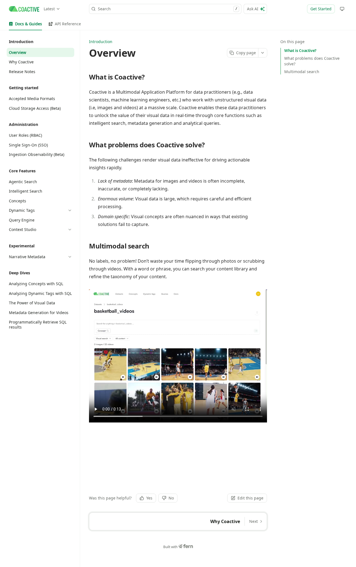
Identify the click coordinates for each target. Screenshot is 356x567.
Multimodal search (301, 71)
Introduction (100, 41)
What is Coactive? (300, 50)
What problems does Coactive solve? (312, 61)
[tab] (25, 24)
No (171, 498)
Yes (149, 498)
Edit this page (250, 498)
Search (167, 8)
